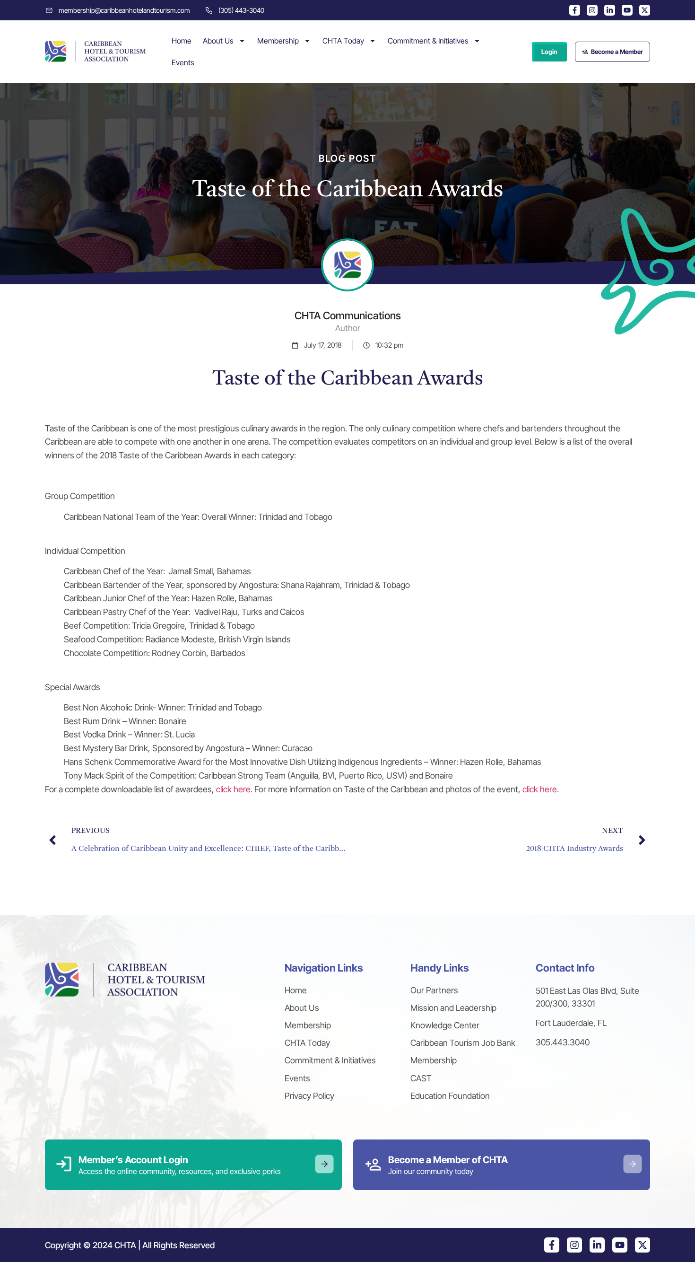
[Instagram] (592, 10)
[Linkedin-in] (609, 10)
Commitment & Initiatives (428, 40)
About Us (218, 40)
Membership (278, 40)
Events (183, 62)
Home (181, 40)
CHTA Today (343, 40)
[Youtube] (627, 10)
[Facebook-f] (574, 10)
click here (233, 789)
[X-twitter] (644, 10)
